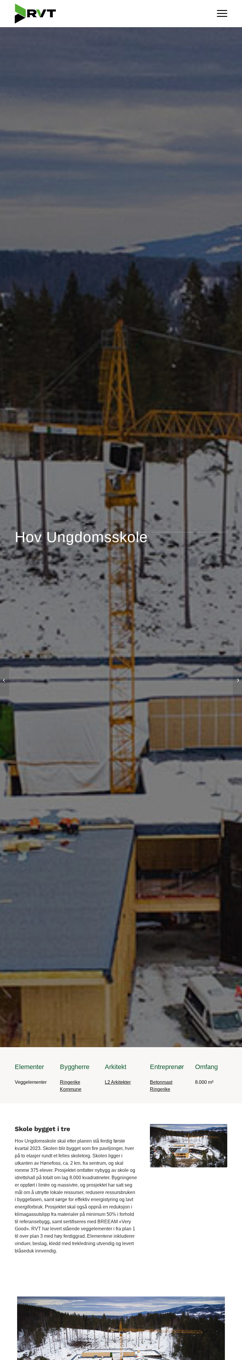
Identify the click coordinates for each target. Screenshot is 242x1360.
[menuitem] (219, 13)
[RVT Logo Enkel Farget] (37, 13)
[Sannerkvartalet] (4, 680)
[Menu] (219, 13)
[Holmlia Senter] (237, 680)
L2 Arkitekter (118, 1082)
